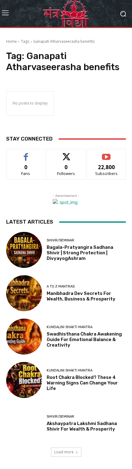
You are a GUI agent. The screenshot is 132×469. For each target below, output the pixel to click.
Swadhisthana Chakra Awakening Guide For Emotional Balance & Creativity (84, 339)
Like (25, 153)
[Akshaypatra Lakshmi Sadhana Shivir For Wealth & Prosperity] (24, 423)
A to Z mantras (61, 286)
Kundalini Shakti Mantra (69, 327)
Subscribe (106, 153)
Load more (64, 452)
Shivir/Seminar (60, 240)
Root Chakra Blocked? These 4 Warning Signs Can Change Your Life (82, 383)
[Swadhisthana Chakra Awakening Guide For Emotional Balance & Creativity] (24, 337)
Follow (66, 153)
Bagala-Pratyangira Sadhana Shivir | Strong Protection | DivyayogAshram (80, 252)
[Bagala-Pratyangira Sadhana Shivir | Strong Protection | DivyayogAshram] (24, 250)
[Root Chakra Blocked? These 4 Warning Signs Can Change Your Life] (24, 380)
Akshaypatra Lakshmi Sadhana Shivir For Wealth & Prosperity (82, 426)
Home (11, 41)
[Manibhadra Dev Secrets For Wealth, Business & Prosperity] (24, 293)
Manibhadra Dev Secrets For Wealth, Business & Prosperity (81, 296)
